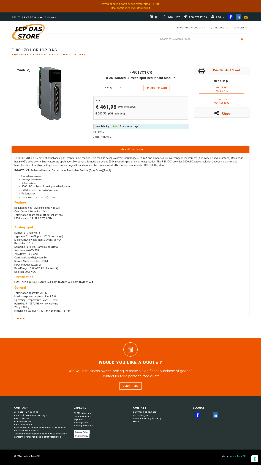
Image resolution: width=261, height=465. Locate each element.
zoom (21, 70)
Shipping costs (81, 422)
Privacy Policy (81, 432)
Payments (79, 419)
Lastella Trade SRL (238, 456)
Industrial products (190, 27)
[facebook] (230, 17)
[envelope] (245, 17)
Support (239, 27)
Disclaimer (17, 318)
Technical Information (130, 149)
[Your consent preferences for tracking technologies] (254, 458)
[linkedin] (238, 17)
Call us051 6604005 (221, 101)
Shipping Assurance (83, 425)
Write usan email (222, 89)
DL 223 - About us (82, 413)
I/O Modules (219, 27)
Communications (82, 416)
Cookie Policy (81, 436)
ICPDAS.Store (20, 54)
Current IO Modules (72, 54)
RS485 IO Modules (44, 54)
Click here (130, 385)
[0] (156, 17)
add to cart (158, 88)
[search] (242, 39)
